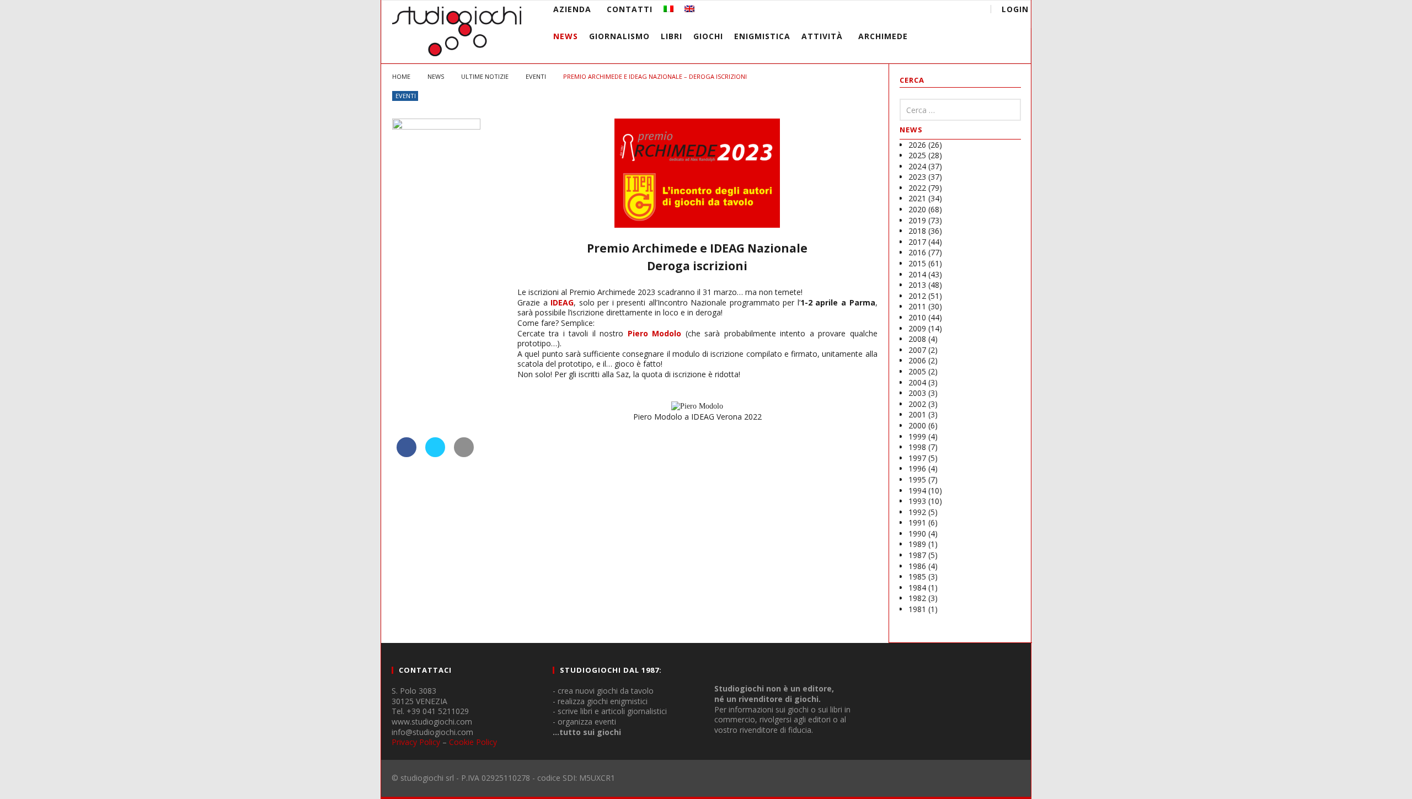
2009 (917, 328)
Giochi (708, 36)
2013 (917, 285)
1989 (917, 544)
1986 (917, 566)
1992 (917, 512)
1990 (917, 533)
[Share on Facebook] (406, 453)
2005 (917, 371)
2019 (917, 220)
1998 (917, 447)
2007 (917, 350)
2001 (917, 414)
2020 (917, 209)
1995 (917, 479)
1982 (917, 598)
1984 (917, 587)
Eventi (405, 96)
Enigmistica (762, 36)
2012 (917, 296)
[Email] (947, 11)
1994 (917, 490)
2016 (917, 252)
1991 (917, 522)
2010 (917, 317)
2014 (917, 274)
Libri (671, 36)
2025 (917, 155)
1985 (917, 576)
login (1015, 9)
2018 (917, 231)
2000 (917, 425)
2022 (917, 188)
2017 (917, 242)
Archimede (883, 36)
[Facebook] (886, 11)
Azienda (572, 9)
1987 (917, 555)
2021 (917, 198)
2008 (917, 339)
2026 (917, 145)
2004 (917, 382)
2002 (917, 404)
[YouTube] (906, 11)
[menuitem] (668, 9)
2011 (917, 306)
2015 (917, 263)
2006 (917, 360)
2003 (917, 393)
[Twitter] (927, 11)
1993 (917, 501)
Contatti (629, 9)
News (565, 36)
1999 (917, 436)
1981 (917, 609)
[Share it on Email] (464, 453)
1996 (917, 468)
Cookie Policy (473, 742)
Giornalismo (619, 36)
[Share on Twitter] (435, 453)
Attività (822, 36)
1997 (917, 458)
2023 (917, 176)
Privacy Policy (416, 742)
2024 (917, 166)
